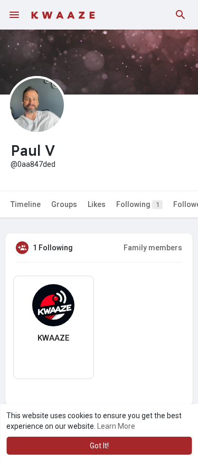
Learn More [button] (116, 426)
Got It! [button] (99, 445)
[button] (180, 14)
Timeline (26, 204)
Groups (64, 204)
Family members (153, 247)
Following (137, 204)
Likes (97, 204)
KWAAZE (53, 338)
